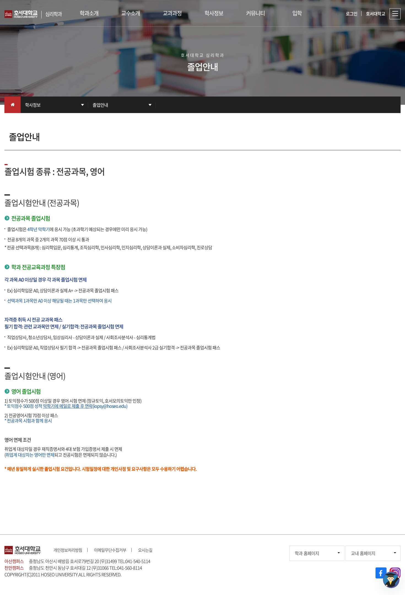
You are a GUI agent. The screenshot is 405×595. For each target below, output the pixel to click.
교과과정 (172, 13)
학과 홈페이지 (307, 553)
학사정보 (213, 13)
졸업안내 (100, 104)
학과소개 (89, 13)
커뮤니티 (255, 13)
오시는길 (145, 550)
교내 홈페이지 (363, 553)
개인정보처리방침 (67, 550)
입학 (297, 13)
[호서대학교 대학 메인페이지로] (22, 14)
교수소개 (130, 13)
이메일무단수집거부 (110, 550)
